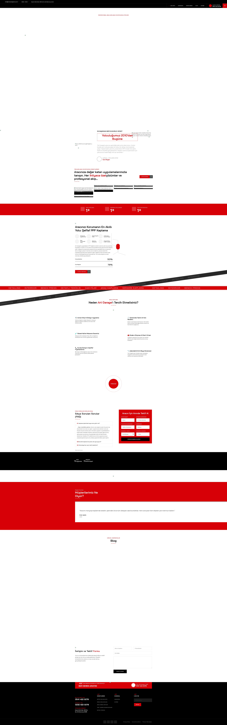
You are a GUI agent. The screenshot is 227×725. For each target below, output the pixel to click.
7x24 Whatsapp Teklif (142, 684)
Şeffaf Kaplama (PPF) (102, 699)
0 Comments (144, 630)
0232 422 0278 (82, 704)
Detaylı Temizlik (101, 710)
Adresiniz (139, 424)
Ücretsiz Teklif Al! (216, 5)
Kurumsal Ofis (79, 702)
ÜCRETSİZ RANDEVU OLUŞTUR (134, 439)
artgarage (80, 630)
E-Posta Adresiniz (141, 417)
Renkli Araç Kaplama (102, 702)
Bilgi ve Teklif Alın (80, 697)
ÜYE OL (137, 704)
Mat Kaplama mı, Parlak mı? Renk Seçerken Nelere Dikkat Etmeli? (99, 626)
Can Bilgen (106, 159)
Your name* (124, 417)
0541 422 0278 (217, 6)
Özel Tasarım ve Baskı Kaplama (104, 707)
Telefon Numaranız (126, 424)
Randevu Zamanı (141, 431)
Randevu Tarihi (125, 431)
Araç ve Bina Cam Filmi (102, 704)
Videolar (113, 384)
